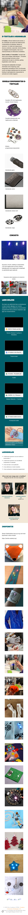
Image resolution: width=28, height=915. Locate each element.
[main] (14, 36)
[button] (2, 2)
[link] (14, 324)
